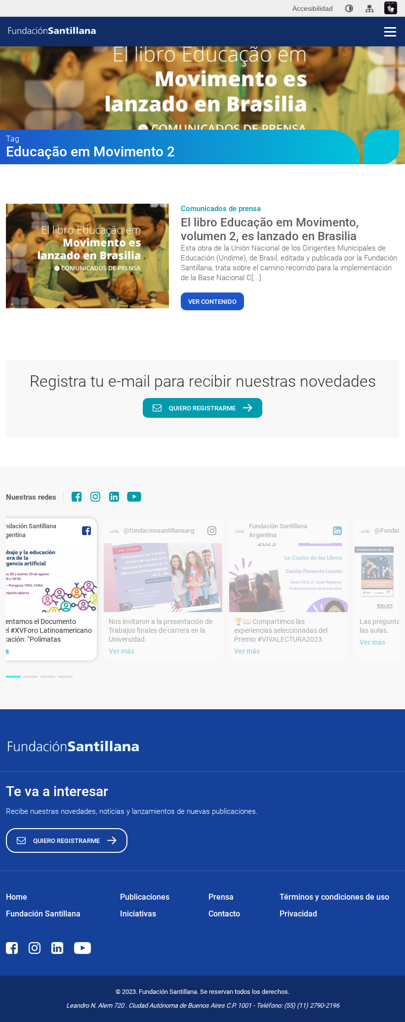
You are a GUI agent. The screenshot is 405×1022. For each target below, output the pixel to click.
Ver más (121, 651)
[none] (349, 8)
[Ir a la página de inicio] (206, 31)
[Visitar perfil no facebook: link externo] (76, 497)
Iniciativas (138, 913)
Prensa (221, 897)
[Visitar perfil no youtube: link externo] (134, 497)
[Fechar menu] (390, 15)
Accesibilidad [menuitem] (312, 8)
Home (16, 897)
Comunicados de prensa (221, 208)
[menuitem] (349, 8)
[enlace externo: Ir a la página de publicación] (163, 577)
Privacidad (298, 913)
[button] (13, 677)
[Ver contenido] (87, 256)
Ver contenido (212, 301)
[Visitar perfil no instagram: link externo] (95, 497)
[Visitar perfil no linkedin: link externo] (114, 497)
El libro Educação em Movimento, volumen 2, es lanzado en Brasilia (270, 229)
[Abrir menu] (390, 31)
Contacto (224, 913)
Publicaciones (144, 897)
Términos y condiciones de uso (334, 897)
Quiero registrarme (202, 408)
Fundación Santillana (43, 913)
